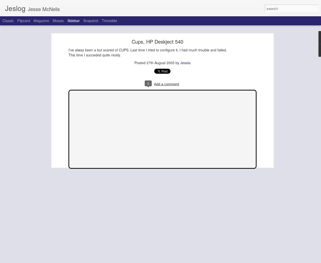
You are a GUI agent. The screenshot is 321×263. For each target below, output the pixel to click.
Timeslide (109, 20)
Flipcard (23, 20)
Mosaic (58, 20)
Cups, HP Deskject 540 (157, 41)
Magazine (41, 20)
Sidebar (73, 20)
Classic (8, 20)
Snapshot (90, 20)
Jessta (185, 62)
